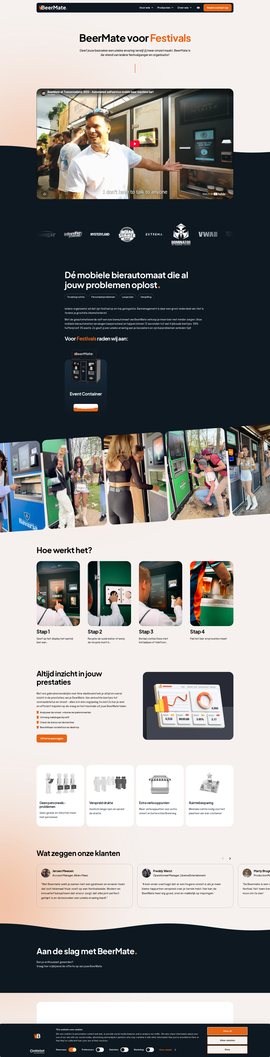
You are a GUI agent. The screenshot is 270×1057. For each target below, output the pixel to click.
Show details (165, 1050)
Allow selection (227, 1040)
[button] (146, 7)
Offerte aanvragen (51, 738)
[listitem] (85, 886)
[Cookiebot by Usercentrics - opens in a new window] (37, 1051)
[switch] (100, 1049)
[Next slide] (229, 858)
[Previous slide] (222, 858)
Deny (227, 1049)
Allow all (227, 1031)
